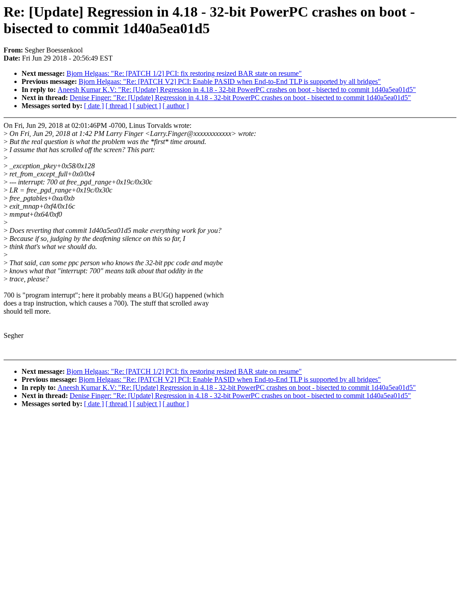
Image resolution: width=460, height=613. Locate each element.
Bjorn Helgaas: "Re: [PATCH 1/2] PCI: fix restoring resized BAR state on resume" (184, 73)
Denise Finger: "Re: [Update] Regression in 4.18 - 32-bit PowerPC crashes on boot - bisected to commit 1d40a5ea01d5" (240, 97)
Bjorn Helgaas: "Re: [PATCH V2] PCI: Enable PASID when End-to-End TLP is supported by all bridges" (230, 81)
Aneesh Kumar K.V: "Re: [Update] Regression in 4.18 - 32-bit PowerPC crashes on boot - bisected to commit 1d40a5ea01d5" (237, 89)
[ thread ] (118, 105)
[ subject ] (147, 105)
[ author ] (176, 105)
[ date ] (94, 105)
